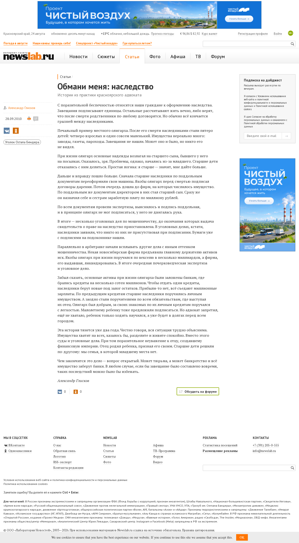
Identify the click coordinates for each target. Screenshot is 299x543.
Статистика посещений (220, 445)
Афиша (158, 445)
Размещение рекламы (220, 451)
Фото (107, 462)
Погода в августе (16, 43)
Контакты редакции (68, 468)
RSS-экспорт (62, 462)
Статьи (65, 76)
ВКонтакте (16, 445)
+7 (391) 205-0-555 (266, 445)
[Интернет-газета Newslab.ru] (31, 56)
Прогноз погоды (162, 34)
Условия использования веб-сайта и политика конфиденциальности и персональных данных (65, 480)
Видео (158, 462)
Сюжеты (109, 456)
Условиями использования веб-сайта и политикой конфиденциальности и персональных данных (265, 101)
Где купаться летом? (137, 43)
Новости (109, 445)
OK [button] (242, 537)
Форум (158, 456)
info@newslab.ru (264, 451)
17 (35, 118)
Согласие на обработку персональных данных (260, 118)
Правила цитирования (198, 530)
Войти (278, 34)
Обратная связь (64, 451)
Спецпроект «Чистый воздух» (96, 43)
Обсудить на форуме (201, 391)
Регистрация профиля (253, 34)
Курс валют (209, 34)
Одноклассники (20, 451)
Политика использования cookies (26, 484)
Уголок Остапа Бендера (22, 142)
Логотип (59, 456)
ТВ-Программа (164, 451)
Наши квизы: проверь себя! (52, 43)
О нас (57, 445)
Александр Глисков (21, 108)
